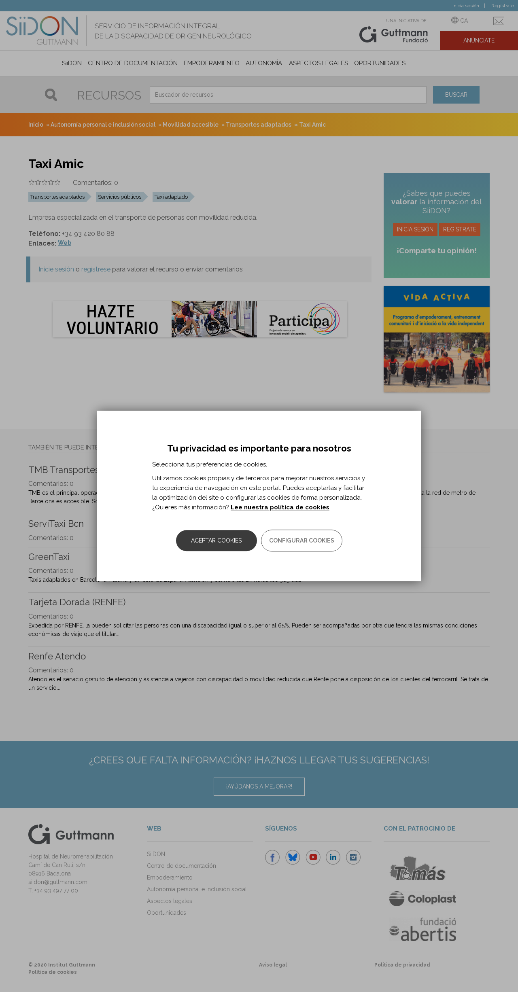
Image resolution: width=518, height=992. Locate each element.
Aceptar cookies (216, 541)
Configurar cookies (301, 541)
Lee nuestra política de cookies (280, 507)
